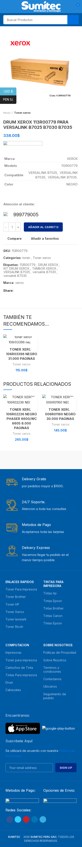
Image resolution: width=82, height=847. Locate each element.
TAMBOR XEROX (44, 268)
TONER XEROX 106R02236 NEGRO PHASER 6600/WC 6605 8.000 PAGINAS (21, 418)
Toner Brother (15, 597)
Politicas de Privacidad (59, 652)
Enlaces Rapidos (19, 582)
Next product (76, 112)
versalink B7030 (44, 272)
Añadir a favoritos (45, 238)
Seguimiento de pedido (54, 696)
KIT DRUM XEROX (16, 268)
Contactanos (52, 679)
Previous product (68, 112)
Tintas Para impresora (21, 675)
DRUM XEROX (48, 265)
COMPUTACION (17, 645)
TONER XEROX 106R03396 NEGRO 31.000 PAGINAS (21, 354)
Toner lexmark (15, 619)
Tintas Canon (52, 616)
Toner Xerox (14, 612)
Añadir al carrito (43, 227)
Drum (9, 682)
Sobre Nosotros (58, 645)
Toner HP (12, 604)
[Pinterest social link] (28, 291)
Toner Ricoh (14, 627)
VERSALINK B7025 (16, 272)
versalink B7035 (15, 276)
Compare (14, 238)
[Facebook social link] (18, 291)
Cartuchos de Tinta (19, 667)
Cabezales (13, 690)
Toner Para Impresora (21, 589)
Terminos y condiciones (52, 669)
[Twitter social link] (23, 291)
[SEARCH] (73, 19)
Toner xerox (42, 258)
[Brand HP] (60, 460)
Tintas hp (50, 593)
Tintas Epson (52, 601)
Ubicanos (50, 686)
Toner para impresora (21, 660)
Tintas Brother (53, 608)
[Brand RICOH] (21, 460)
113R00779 (27, 265)
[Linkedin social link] (33, 291)
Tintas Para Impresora (53, 584)
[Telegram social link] (38, 291)
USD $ (10, 91)
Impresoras (13, 652)
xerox (19, 283)
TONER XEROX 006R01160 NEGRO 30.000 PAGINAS (60, 414)
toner (26, 258)
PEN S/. (9, 99)
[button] (34, 348)
